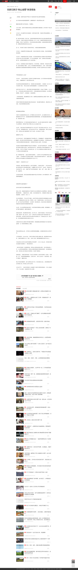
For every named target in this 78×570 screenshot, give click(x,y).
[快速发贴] (10, 18)
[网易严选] (56, 1)
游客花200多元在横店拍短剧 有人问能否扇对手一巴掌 (37, 538)
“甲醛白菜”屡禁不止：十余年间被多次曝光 (62, 74)
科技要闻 (57, 130)
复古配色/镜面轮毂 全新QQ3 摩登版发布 (62, 162)
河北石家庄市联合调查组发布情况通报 (33, 380)
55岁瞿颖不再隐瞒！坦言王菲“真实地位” (62, 125)
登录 (64, 1)
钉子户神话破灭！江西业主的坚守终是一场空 (37, 472)
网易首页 (10, 1)
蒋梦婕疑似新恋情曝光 (59, 127)
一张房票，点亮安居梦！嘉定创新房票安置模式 (28, 277)
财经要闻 (57, 60)
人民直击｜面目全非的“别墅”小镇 (34, 420)
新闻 (15, 6)
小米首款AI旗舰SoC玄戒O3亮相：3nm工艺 (62, 149)
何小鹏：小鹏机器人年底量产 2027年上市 (62, 144)
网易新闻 (59, 6)
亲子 (66, 192)
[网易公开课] (52, 1)
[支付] (59, 1)
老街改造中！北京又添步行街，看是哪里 (35, 532)
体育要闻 (57, 83)
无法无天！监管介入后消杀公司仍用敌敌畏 (34, 486)
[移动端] (48, 1)
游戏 (63, 192)
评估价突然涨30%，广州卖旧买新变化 (61, 30)
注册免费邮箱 (69, 1)
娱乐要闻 (57, 108)
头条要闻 (57, 35)
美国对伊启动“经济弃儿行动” (60, 76)
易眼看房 (49, 278)
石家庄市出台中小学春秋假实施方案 (32, 499)
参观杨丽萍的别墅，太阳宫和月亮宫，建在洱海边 (38, 321)
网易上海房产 (12, 6)
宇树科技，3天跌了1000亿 (59, 146)
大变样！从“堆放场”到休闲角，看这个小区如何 (62, 25)
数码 (56, 192)
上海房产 (57, 12)
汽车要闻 (57, 152)
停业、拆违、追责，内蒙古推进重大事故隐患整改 (38, 545)
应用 (13, 1)
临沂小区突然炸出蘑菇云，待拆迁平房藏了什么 (37, 505)
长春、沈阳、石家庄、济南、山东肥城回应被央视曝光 (37, 358)
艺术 (69, 192)
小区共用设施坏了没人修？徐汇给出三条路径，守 (32, 275)
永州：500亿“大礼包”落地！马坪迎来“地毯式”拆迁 (38, 557)
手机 (59, 192)
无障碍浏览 (17, 1)
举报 (51, 12)
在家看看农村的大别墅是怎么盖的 (34, 386)
